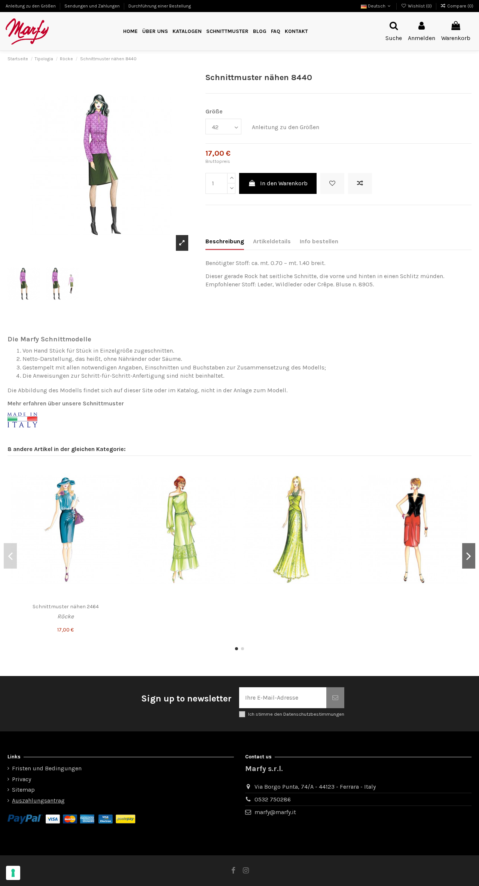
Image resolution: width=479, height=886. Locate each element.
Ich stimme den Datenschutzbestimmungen (296, 714)
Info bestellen (319, 241)
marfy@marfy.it (275, 812)
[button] (227, 31)
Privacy (21, 779)
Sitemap (23, 789)
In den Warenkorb (284, 183)
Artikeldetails (272, 241)
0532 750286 (272, 799)
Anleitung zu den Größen (31, 6)
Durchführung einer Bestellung (159, 6)
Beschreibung (224, 241)
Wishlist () (420, 6)
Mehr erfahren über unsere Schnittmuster (65, 403)
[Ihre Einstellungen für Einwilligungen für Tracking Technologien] (13, 873)
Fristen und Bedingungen (47, 768)
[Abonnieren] (335, 697)
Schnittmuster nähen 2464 (66, 606)
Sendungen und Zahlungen (92, 6)
